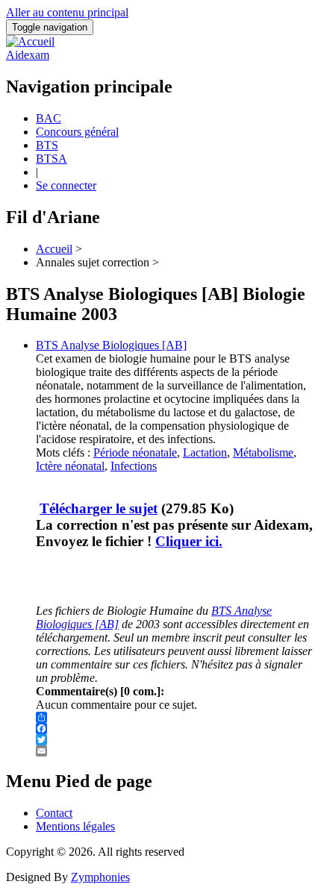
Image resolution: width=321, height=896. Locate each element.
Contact (54, 812)
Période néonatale (135, 452)
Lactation (205, 452)
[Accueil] (30, 41)
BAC (48, 118)
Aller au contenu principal (67, 12)
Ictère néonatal (70, 466)
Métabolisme (263, 452)
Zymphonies (100, 877)
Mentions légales (75, 826)
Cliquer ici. (188, 541)
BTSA (51, 158)
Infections (133, 466)
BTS (47, 145)
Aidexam (27, 54)
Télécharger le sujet (99, 508)
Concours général (77, 131)
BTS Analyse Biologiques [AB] (111, 345)
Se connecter (66, 185)
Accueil (54, 248)
